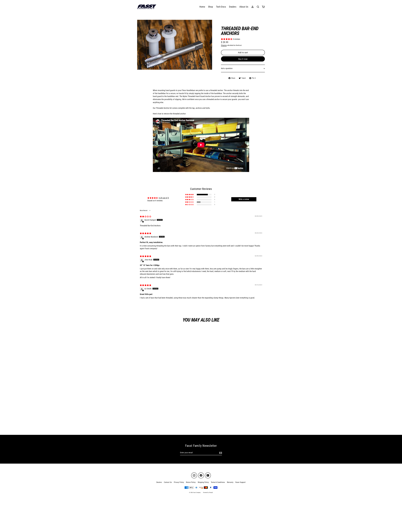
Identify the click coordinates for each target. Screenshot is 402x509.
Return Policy (191, 482)
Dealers (232, 6)
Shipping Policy (203, 482)
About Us (243, 6)
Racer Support (240, 482)
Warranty (230, 482)
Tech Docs (221, 6)
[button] (227, 39)
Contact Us (168, 482)
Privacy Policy (179, 482)
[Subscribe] (220, 452)
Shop (210, 6)
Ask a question (227, 68)
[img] (145, 216)
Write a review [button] (244, 199)
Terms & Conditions (218, 482)
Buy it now (243, 59)
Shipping (224, 45)
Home (202, 6)
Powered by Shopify (208, 492)
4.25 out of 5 (164, 198)
